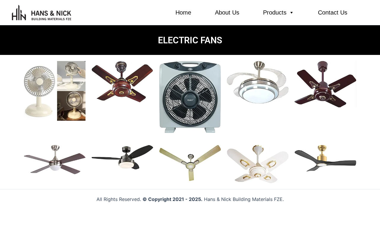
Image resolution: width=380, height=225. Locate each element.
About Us (227, 12)
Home (183, 12)
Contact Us (332, 12)
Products (274, 12)
